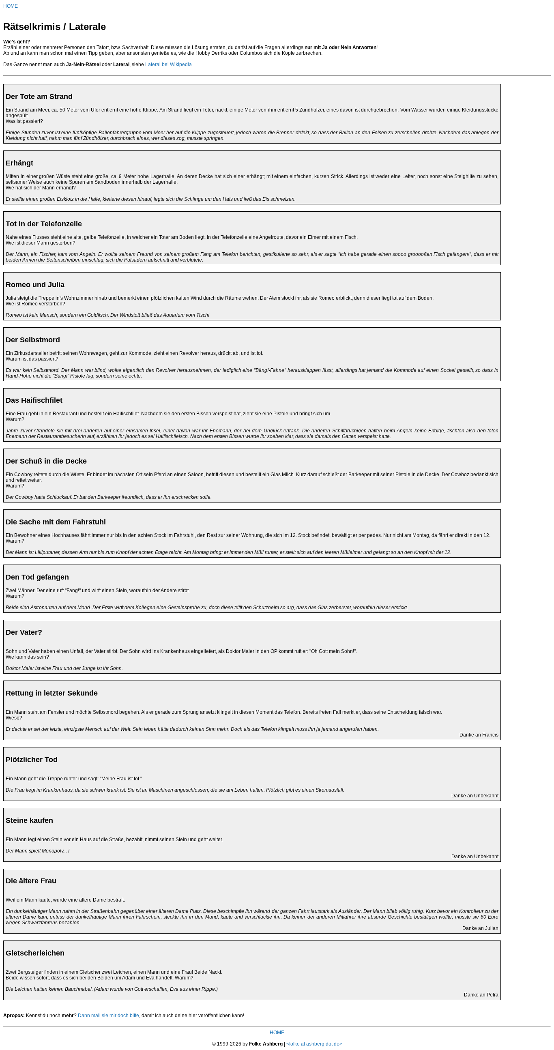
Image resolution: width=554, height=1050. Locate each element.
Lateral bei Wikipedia (168, 64)
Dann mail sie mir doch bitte (108, 1015)
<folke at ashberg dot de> (314, 1044)
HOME (10, 6)
